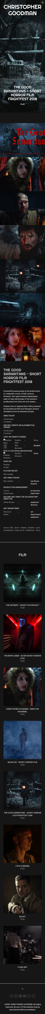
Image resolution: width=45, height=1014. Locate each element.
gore (38, 528)
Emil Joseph (8, 474)
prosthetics (8, 530)
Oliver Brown (8, 502)
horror (6, 528)
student (31, 528)
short (16, 528)
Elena (36, 440)
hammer (23, 528)
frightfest (30, 530)
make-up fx (19, 530)
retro (37, 530)
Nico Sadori (8, 481)
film (11, 528)
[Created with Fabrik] (1, 1003)
